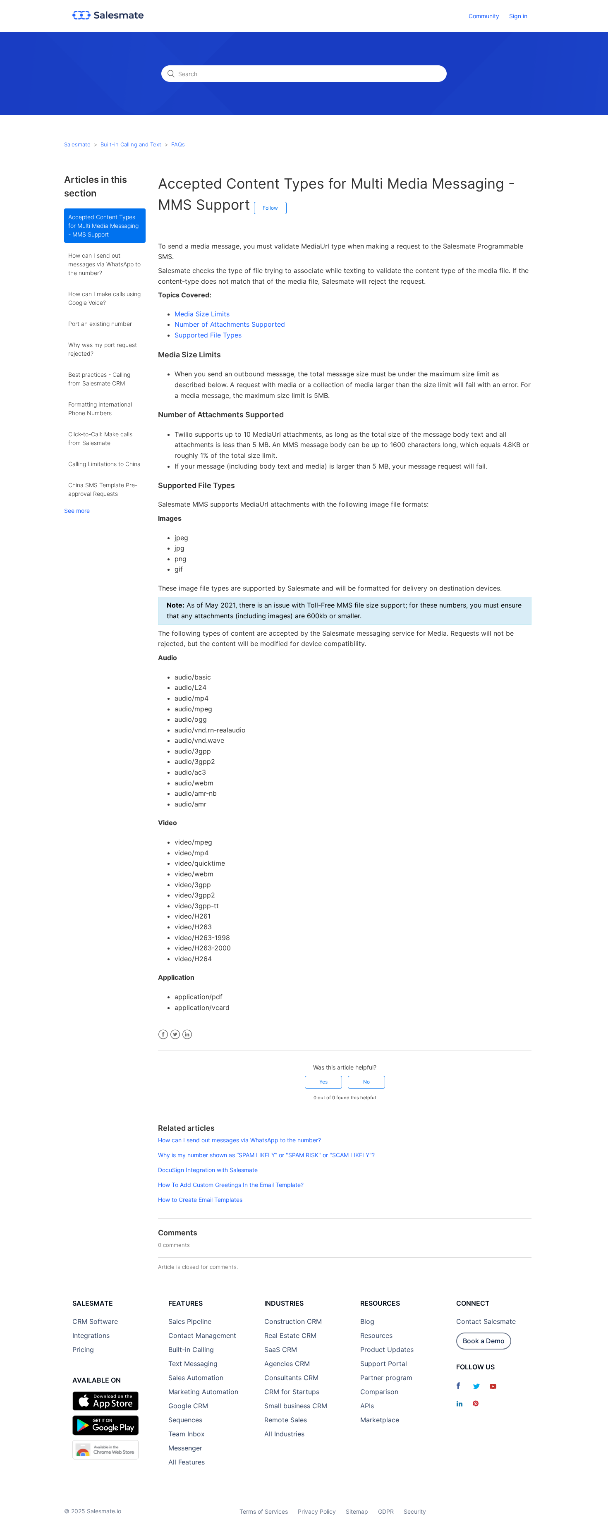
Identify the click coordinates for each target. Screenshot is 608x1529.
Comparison (379, 1392)
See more (77, 510)
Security (415, 1511)
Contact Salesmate (486, 1321)
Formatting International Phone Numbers (100, 408)
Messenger (185, 1448)
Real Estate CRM (290, 1335)
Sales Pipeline (189, 1321)
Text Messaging (193, 1363)
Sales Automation (195, 1377)
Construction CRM (293, 1321)
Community (484, 15)
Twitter (175, 1034)
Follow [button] (270, 208)
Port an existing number (100, 323)
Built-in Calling (191, 1349)
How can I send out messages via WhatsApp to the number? (104, 264)
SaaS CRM (280, 1349)
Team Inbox (186, 1434)
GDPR (386, 1511)
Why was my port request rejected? (102, 349)
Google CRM (188, 1406)
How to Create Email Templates (200, 1199)
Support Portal (383, 1363)
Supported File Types (208, 335)
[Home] (108, 17)
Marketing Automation (203, 1392)
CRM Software (95, 1321)
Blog (367, 1321)
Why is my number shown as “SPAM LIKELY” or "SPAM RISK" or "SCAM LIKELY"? (266, 1154)
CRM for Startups (291, 1392)
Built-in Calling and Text (131, 144)
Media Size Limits (202, 314)
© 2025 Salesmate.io (92, 1511)
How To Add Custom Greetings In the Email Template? (231, 1184)
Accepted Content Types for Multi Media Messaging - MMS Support (103, 225)
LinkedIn (187, 1034)
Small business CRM (295, 1406)
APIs (367, 1406)
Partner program (386, 1377)
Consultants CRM (291, 1377)
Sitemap (357, 1511)
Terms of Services (263, 1511)
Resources (376, 1335)
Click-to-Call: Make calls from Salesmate (100, 438)
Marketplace (379, 1420)
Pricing (83, 1349)
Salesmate (77, 144)
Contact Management (202, 1335)
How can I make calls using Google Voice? (104, 298)
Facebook (163, 1034)
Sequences (185, 1420)
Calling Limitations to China (104, 463)
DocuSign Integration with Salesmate (208, 1169)
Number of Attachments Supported (230, 324)
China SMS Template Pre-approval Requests (102, 489)
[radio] (323, 1082)
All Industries (284, 1434)
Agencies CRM (287, 1363)
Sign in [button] (518, 15)
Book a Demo (484, 1341)
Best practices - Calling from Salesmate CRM (99, 379)
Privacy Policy (317, 1511)
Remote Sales (285, 1420)
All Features (186, 1462)
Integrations (91, 1335)
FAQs (178, 144)
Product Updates (387, 1349)
